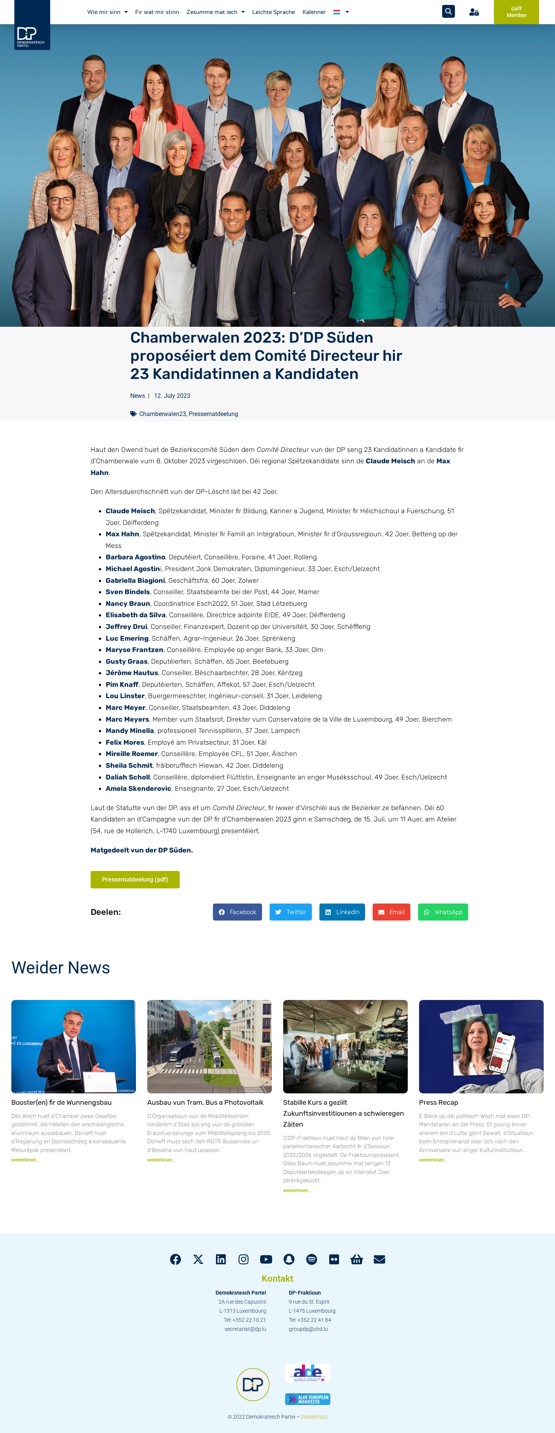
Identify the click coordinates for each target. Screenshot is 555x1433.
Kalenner (314, 12)
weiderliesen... (25, 1160)
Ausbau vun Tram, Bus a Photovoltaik (205, 1102)
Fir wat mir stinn (157, 12)
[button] (237, 912)
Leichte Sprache (273, 12)
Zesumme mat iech (212, 12)
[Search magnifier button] (448, 11)
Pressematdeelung (213, 414)
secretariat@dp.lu (245, 1329)
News (137, 395)
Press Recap (438, 1102)
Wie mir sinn (103, 12)
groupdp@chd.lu (308, 1329)
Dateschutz (314, 1417)
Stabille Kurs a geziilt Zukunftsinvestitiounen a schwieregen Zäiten (343, 1113)
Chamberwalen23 (162, 414)
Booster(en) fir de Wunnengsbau (61, 1102)
